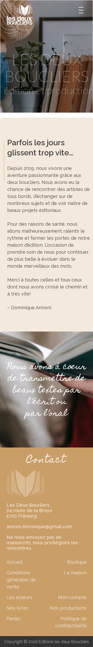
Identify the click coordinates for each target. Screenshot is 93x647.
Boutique (77, 562)
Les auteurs (19, 597)
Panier (13, 618)
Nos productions (68, 608)
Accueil (14, 562)
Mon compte (72, 597)
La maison (75, 572)
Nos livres (17, 608)
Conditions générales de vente (21, 579)
